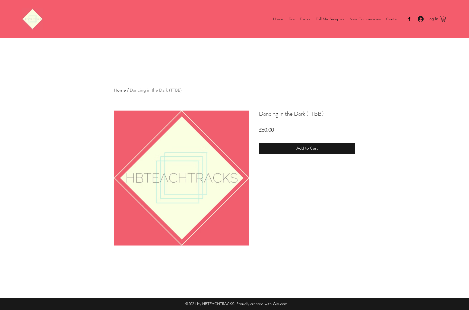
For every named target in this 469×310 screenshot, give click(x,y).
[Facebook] (409, 19)
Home (120, 90)
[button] (443, 19)
